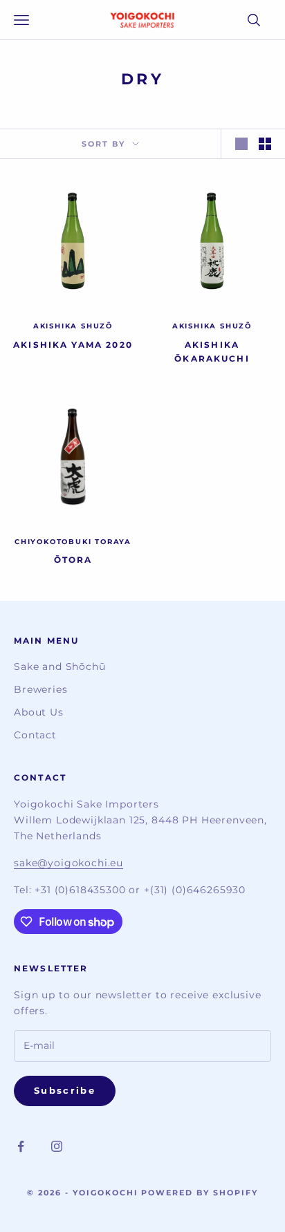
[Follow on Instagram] (57, 1146)
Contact (35, 735)
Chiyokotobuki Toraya (73, 541)
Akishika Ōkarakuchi (212, 351)
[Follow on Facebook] (21, 1146)
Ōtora (73, 559)
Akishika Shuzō (73, 325)
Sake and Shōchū (60, 666)
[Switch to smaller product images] (265, 143)
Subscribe (64, 1090)
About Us (39, 712)
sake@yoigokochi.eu (68, 863)
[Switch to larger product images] (241, 143)
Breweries (41, 689)
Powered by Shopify (199, 1192)
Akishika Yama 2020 (73, 344)
